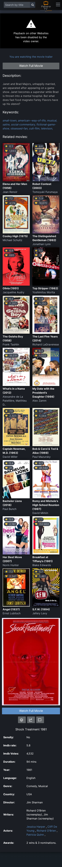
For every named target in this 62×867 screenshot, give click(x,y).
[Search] (32, 5)
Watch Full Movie (31, 710)
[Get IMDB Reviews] (22, 719)
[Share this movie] (31, 719)
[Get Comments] (40, 719)
